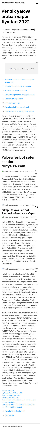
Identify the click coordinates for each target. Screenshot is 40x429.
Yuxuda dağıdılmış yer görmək (17, 107)
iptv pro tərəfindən (8, 402)
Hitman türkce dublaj (13, 407)
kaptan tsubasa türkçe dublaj (12, 393)
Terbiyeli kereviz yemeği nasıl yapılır (19, 111)
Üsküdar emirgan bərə (14, 99)
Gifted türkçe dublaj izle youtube (18, 86)
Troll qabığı (9, 415)
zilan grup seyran (8, 391)
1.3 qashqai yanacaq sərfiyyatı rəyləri (20, 95)
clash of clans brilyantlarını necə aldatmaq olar (19, 400)
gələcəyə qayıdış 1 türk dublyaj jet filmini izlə (18, 404)
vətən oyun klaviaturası (10, 397)
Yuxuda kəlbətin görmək (14, 411)
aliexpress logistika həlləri (11, 395)
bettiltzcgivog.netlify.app (13, 3)
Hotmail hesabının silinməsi (16, 90)
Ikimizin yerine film (12, 103)
